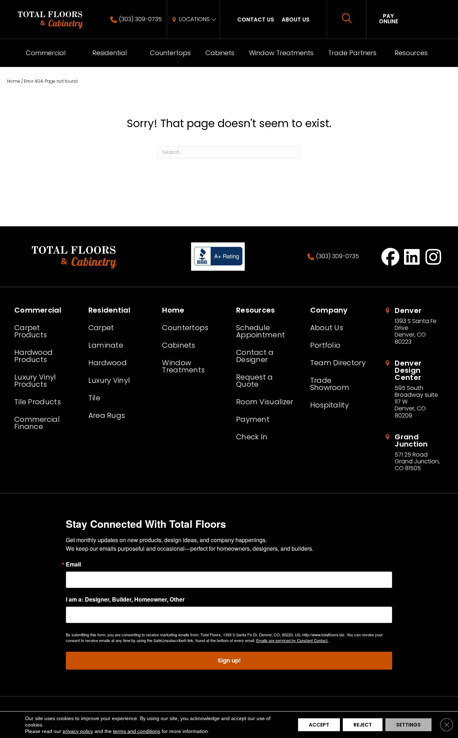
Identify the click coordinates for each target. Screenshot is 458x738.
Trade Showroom (329, 383)
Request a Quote (254, 380)
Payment (252, 419)
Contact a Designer (255, 356)
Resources (411, 52)
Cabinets (219, 52)
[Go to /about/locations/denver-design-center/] (414, 389)
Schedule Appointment (260, 331)
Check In (251, 437)
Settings (408, 724)
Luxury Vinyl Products (35, 380)
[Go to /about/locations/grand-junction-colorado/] (414, 452)
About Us (296, 19)
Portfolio (325, 345)
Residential (109, 52)
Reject (363, 724)
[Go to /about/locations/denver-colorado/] (414, 326)
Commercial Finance (37, 422)
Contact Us (255, 19)
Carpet (101, 328)
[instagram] (433, 257)
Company (329, 310)
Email (73, 564)
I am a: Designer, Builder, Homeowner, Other (125, 599)
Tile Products (37, 402)
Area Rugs (106, 415)
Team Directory (338, 363)
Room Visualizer (264, 402)
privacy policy (78, 731)
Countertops (170, 52)
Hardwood (107, 363)
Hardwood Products (33, 356)
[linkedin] (412, 257)
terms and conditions (136, 731)
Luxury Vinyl (109, 380)
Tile (94, 398)
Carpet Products (30, 331)
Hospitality (329, 405)
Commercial (45, 52)
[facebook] (390, 257)
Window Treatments (281, 52)
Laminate (105, 345)
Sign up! (229, 660)
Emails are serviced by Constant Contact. (292, 640)
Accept (319, 724)
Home (13, 81)
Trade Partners (352, 52)
